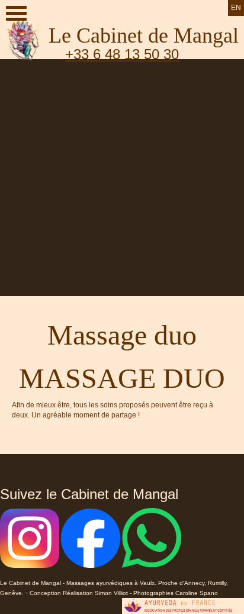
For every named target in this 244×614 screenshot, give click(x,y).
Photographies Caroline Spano (175, 593)
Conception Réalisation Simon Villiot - (81, 593)
